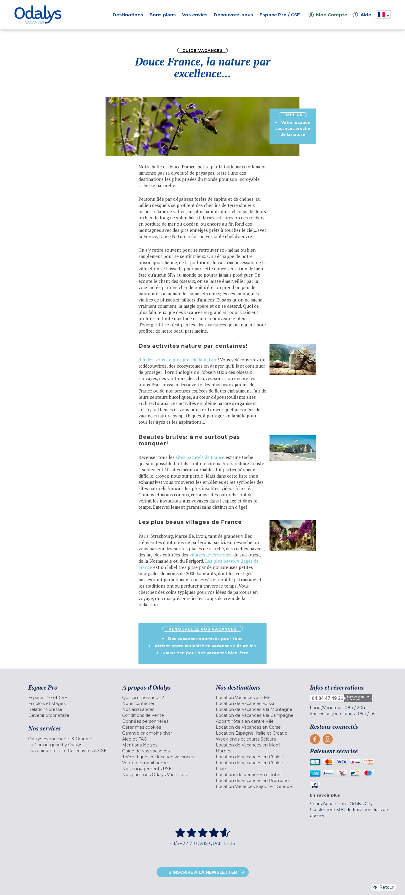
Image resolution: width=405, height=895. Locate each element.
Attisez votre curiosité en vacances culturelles (205, 645)
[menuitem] (67, 698)
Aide (363, 14)
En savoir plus (325, 795)
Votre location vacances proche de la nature (292, 128)
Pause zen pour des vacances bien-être (205, 652)
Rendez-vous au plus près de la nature (177, 360)
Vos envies (195, 14)
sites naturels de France (200, 457)
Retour (386, 887)
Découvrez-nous (233, 14)
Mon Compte (331, 14)
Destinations (128, 14)
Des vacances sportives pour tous (205, 638)
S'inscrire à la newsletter (202, 872)
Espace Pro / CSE (279, 14)
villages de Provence (210, 555)
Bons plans (162, 14)
